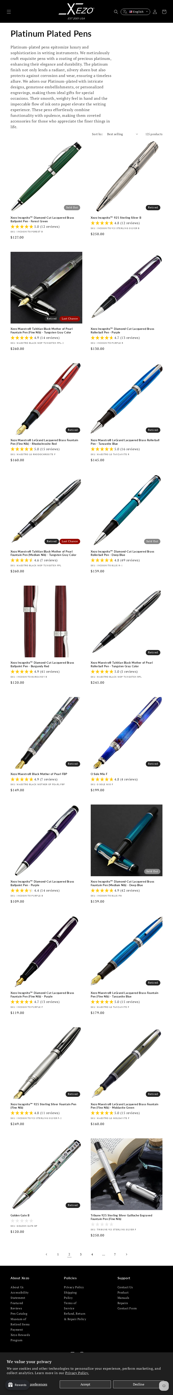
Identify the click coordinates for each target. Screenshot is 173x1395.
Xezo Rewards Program (20, 1337)
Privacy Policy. (77, 1373)
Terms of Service (70, 1305)
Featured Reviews (17, 1305)
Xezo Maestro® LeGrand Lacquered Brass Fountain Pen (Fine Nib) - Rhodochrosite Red (44, 441)
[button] (9, 11)
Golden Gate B (20, 1215)
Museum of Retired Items (20, 1321)
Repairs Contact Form (127, 1305)
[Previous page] (46, 1254)
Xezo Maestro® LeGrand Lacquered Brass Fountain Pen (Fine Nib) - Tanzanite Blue (124, 994)
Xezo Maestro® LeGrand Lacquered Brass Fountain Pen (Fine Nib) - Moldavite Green (124, 1106)
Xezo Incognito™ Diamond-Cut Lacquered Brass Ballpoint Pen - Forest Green (42, 219)
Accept (85, 1384)
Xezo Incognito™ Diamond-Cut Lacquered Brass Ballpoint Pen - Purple (42, 883)
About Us (17, 1287)
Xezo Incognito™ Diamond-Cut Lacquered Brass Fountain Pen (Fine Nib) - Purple (42, 994)
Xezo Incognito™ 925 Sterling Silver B (116, 217)
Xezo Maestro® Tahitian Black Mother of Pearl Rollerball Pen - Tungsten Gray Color (122, 664)
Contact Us (125, 1287)
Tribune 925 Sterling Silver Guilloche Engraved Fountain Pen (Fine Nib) (121, 1217)
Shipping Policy (70, 1295)
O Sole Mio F (99, 774)
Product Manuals (123, 1295)
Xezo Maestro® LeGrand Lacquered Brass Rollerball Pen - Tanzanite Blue (125, 441)
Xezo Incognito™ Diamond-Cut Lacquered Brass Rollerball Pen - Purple (122, 330)
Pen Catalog (19, 1313)
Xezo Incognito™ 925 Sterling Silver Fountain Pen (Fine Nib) (43, 1106)
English (138, 11)
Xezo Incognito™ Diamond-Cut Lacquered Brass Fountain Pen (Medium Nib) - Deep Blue (122, 883)
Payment (17, 1330)
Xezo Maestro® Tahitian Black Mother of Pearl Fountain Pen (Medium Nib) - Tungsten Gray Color (43, 553)
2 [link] (69, 1254)
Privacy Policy (74, 1287)
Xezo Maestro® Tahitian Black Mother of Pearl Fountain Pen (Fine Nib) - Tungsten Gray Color (42, 330)
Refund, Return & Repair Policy (75, 1316)
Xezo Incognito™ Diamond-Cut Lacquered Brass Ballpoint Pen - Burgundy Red (42, 664)
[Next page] (126, 1254)
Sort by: (97, 134)
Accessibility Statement (20, 1295)
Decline (138, 1384)
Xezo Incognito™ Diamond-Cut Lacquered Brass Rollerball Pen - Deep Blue (122, 553)
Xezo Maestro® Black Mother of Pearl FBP (39, 774)
